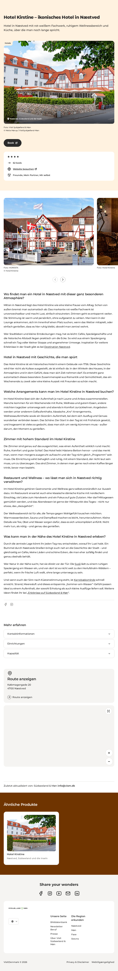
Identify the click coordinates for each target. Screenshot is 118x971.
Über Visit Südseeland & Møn (58, 941)
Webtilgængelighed (103, 962)
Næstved (76, 925)
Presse (54, 933)
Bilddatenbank (58, 922)
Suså (78, 563)
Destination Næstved (57, 346)
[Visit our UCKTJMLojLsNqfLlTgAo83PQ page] (59, 893)
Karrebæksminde (84, 579)
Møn (73, 930)
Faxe (74, 934)
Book (11, 142)
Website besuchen (23, 169)
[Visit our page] (50, 893)
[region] (59, 736)
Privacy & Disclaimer (78, 962)
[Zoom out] (109, 761)
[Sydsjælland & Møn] (18, 908)
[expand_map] (108, 711)
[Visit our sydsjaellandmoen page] (40, 893)
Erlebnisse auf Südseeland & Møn (48, 592)
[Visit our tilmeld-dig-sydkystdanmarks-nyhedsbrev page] (68, 893)
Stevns (75, 938)
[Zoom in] (109, 753)
